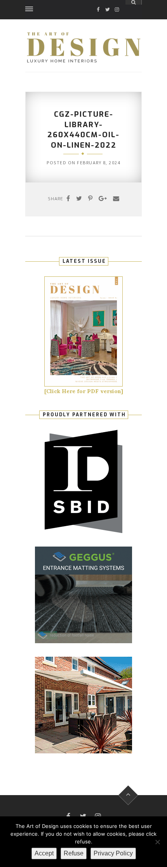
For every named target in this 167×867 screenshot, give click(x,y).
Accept (44, 853)
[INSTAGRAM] (117, 2)
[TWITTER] (107, 2)
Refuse (74, 853)
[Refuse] (157, 842)
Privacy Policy (113, 853)
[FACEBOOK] (98, 2)
